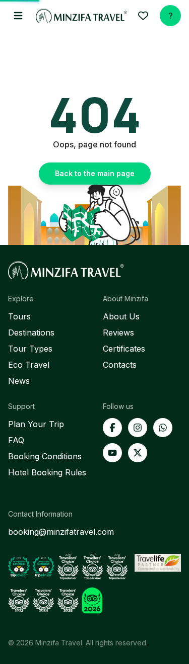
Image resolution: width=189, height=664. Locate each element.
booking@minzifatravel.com (61, 532)
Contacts (120, 365)
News (19, 381)
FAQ (16, 440)
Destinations (31, 332)
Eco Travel (28, 365)
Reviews (118, 332)
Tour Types (30, 349)
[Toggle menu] (18, 16)
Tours (19, 316)
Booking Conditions (45, 456)
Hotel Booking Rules (47, 472)
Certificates (124, 349)
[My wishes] (143, 16)
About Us (121, 316)
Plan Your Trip (36, 424)
